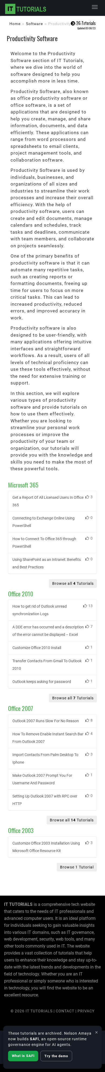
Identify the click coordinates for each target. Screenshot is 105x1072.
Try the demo (56, 1056)
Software (34, 24)
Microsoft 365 (23, 484)
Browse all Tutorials (73, 583)
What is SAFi (23, 1056)
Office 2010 (20, 593)
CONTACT (65, 1011)
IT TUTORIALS (39, 1011)
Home (15, 24)
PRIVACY (86, 1011)
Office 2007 (20, 708)
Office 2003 (21, 830)
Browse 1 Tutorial (77, 867)
